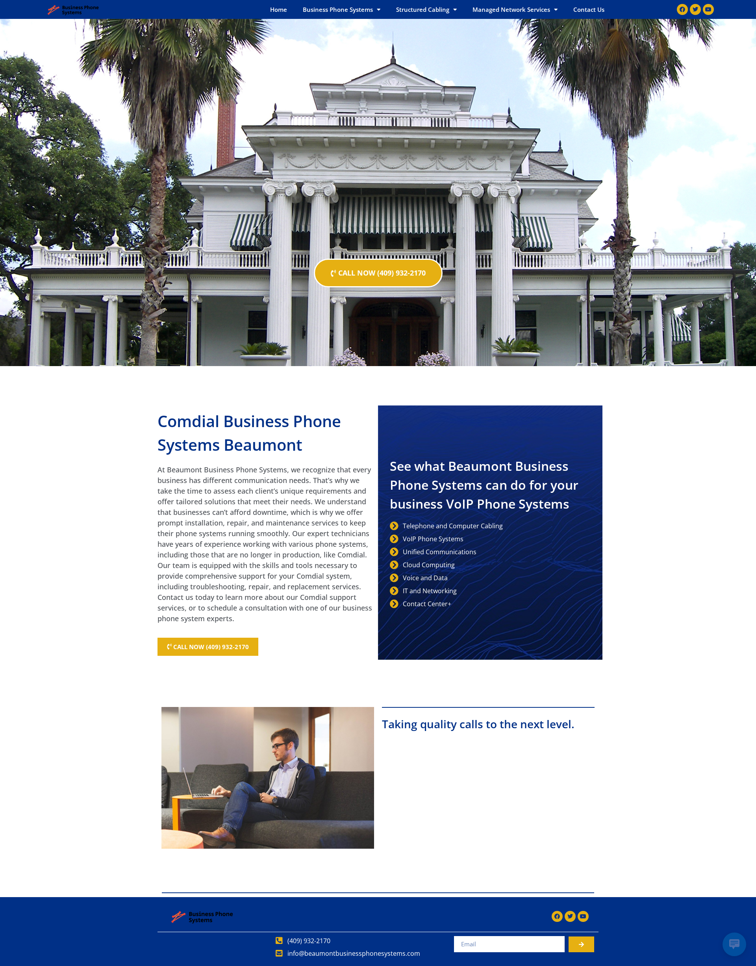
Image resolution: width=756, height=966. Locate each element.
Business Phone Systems (338, 9)
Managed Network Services (511, 9)
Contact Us (588, 9)
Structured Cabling (422, 9)
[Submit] (581, 944)
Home (278, 9)
